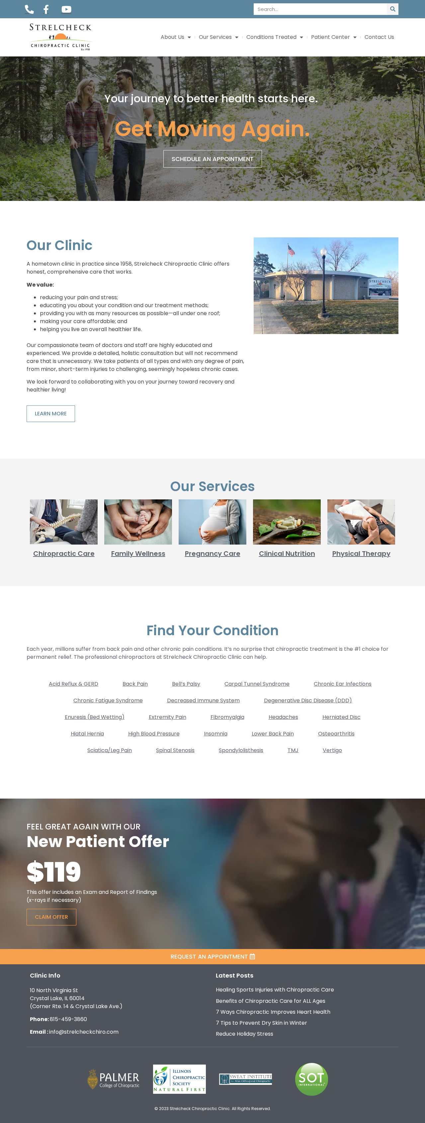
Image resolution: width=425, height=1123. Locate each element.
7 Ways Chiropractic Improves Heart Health (273, 1012)
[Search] (392, 9)
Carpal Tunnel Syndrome (257, 684)
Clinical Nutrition (287, 553)
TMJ (293, 750)
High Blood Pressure (154, 733)
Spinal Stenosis (175, 750)
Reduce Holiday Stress (244, 1034)
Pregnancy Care (212, 553)
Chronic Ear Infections (343, 684)
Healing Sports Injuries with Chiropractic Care (275, 989)
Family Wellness (138, 553)
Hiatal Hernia (87, 733)
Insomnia (215, 733)
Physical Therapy (361, 553)
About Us (172, 37)
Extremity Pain (167, 717)
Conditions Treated (271, 37)
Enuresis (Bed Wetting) (95, 717)
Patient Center (330, 37)
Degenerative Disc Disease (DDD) (308, 700)
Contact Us (379, 37)
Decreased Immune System (203, 700)
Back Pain (135, 684)
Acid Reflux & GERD (73, 684)
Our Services (215, 37)
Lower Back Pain (273, 733)
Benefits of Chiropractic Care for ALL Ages (270, 1001)
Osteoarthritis (336, 733)
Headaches (283, 717)
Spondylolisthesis (241, 750)
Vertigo (332, 750)
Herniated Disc (341, 717)
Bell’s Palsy (186, 684)
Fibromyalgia (227, 717)
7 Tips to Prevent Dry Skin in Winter (261, 1023)
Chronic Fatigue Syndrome (108, 700)
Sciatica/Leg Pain (109, 750)
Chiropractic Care (64, 553)
